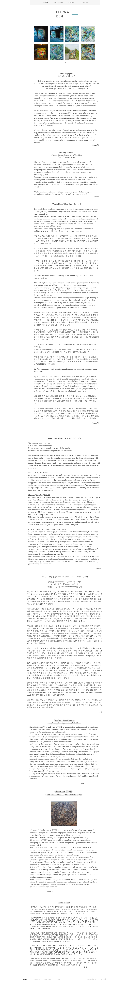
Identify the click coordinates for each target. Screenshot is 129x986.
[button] (41, 34)
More (64, 62)
